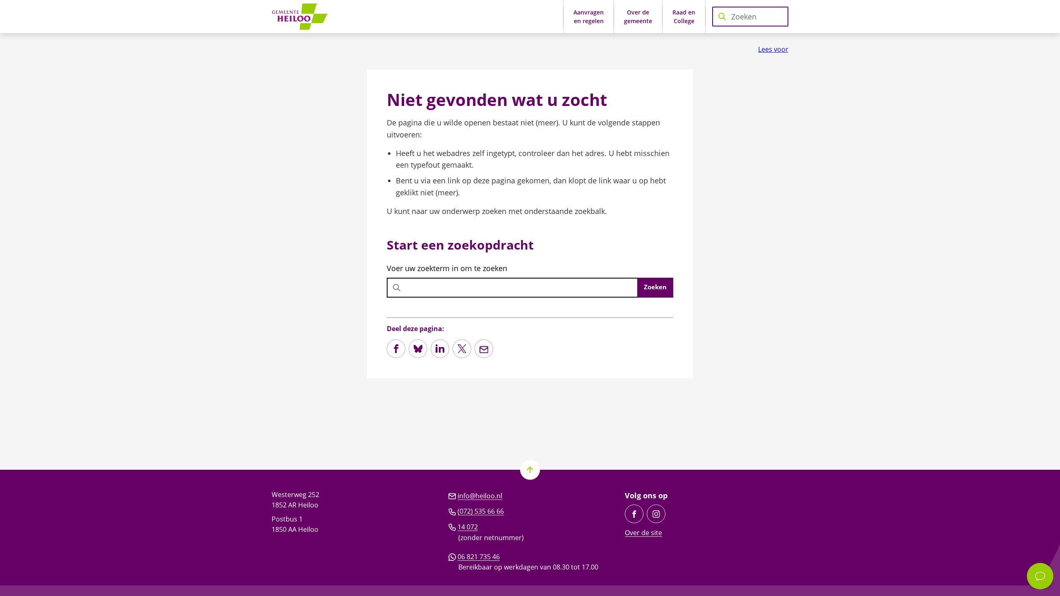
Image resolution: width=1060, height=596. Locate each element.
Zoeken (655, 287)
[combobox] (750, 16)
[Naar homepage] (303, 16)
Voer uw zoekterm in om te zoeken (447, 268)
